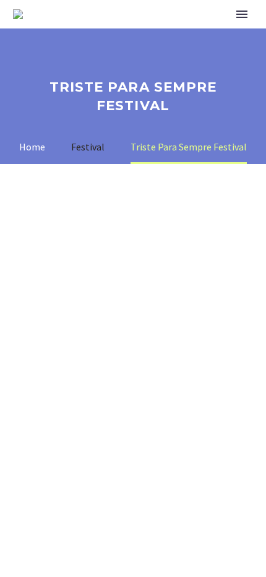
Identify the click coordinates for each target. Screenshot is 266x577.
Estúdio (203, 32)
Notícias (136, 32)
